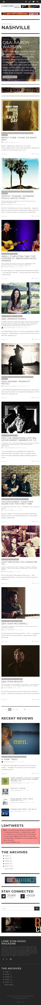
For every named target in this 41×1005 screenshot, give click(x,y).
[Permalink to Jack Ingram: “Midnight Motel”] (20, 362)
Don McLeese (8, 204)
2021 (7, 856)
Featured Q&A (6, 316)
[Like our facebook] (22, 896)
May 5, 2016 (17, 688)
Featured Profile (8, 499)
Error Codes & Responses (28, 842)
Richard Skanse (9, 327)
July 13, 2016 (17, 571)
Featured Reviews (26, 133)
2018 (7, 863)
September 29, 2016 (19, 204)
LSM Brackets (14, 559)
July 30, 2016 (18, 510)
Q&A (21, 316)
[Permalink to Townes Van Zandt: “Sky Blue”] (5, 812)
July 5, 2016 (18, 629)
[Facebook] (26, 1)
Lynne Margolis (9, 267)
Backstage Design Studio (20, 998)
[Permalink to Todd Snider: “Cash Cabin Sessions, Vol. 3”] (5, 802)
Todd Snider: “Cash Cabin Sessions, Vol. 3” (21, 799)
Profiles (25, 499)
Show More (9, 869)
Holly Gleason (9, 510)
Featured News (7, 253)
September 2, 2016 (24, 386)
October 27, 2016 (14, 142)
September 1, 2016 (21, 447)
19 (25, 709)
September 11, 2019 (28, 783)
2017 (7, 866)
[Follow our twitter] (3, 896)
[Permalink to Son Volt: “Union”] (5, 791)
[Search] (3, 1)
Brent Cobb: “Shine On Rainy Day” (19, 138)
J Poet (6, 142)
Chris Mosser (8, 688)
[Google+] (30, 1)
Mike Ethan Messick (10, 386)
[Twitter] (33, 1)
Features (15, 316)
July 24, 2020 (19, 762)
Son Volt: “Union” (18, 788)
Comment (37, 339)
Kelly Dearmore (9, 629)
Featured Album (13, 133)
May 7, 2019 (25, 790)
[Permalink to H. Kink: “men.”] (20, 742)
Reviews (4, 135)
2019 (7, 861)
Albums (4, 133)
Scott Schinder (15, 790)
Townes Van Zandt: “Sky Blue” (23, 809)
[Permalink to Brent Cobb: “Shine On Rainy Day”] (20, 118)
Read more (4, 154)
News (15, 253)
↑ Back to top (20, 1002)
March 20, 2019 (26, 811)
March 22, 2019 (29, 802)
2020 (7, 858)
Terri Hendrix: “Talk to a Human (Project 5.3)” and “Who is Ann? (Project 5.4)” (24, 779)
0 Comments (36, 154)
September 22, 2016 (21, 267)
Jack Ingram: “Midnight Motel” (15, 382)
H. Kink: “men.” (9, 759)
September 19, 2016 (21, 327)
